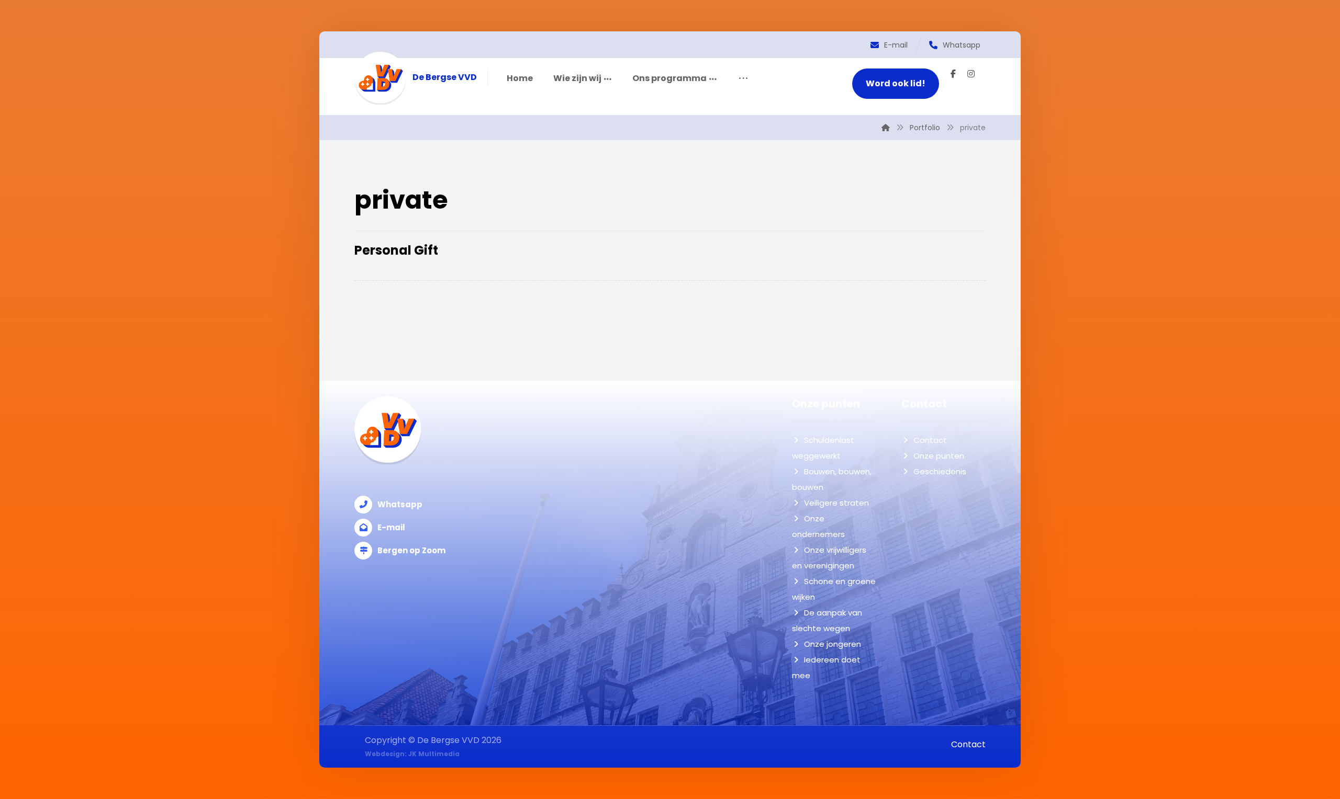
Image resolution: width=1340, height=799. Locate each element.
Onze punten (938, 455)
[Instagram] (971, 73)
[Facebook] (953, 73)
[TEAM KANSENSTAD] (380, 78)
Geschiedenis (939, 471)
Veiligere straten (836, 502)
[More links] (743, 79)
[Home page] (885, 127)
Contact (930, 440)
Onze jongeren (832, 643)
